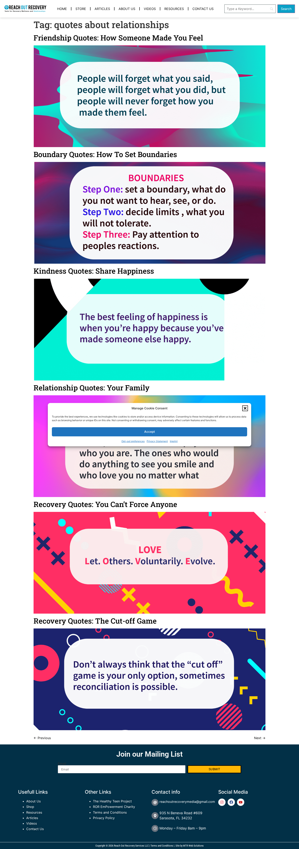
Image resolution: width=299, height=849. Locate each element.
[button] (245, 408)
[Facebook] (231, 802)
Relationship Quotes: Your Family (92, 387)
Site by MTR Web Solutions (190, 845)
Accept (149, 431)
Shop (30, 807)
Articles (102, 9)
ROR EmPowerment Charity (114, 807)
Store (80, 9)
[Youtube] (240, 802)
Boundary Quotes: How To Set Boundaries (105, 154)
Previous (42, 738)
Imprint (174, 441)
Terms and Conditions (110, 812)
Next (259, 738)
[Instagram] (222, 802)
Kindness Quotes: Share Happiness (94, 271)
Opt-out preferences (133, 441)
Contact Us (203, 9)
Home (62, 9)
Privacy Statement (157, 441)
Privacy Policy (104, 818)
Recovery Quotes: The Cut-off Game (95, 621)
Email (62, 763)
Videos (150, 9)
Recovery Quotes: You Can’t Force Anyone (105, 504)
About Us (127, 9)
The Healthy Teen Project (112, 801)
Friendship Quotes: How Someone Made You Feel (118, 38)
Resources (174, 9)
